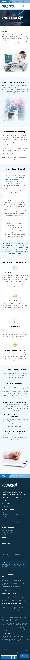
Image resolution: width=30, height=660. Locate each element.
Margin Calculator (19, 522)
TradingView (4, 524)
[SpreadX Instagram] (11, 506)
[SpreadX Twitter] (4, 506)
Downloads (4, 540)
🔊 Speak (5, 657)
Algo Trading (4, 534)
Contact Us (4, 514)
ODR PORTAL (20, 565)
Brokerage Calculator (6, 522)
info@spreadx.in (7, 503)
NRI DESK (17, 534)
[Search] (24, 6)
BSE (3, 564)
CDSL (9, 564)
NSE (6, 564)
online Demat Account (21, 283)
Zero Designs (16, 652)
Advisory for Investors (6, 556)
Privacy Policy (18, 649)
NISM (23, 564)
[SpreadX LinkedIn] (8, 506)
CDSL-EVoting (12, 565)
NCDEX (16, 564)
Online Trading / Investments (8, 530)
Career (16, 512)
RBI (3, 565)
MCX (12, 564)
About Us (4, 512)
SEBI (20, 564)
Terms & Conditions (19, 514)
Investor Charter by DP (20, 546)
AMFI (26, 564)
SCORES (7, 565)
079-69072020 (7, 500)
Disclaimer (4, 516)
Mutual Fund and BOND (7, 532)
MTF (16, 532)
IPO (16, 530)
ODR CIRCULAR (5, 566)
